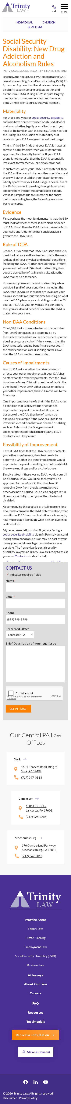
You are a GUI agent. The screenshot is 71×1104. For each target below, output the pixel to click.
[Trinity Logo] (16, 8)
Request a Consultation (32, 1035)
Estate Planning (36, 937)
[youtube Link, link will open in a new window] (45, 1082)
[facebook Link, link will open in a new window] (25, 1082)
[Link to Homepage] (35, 899)
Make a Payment (38, 1052)
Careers (35, 993)
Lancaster (26, 798)
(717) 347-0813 (31, 777)
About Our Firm (35, 984)
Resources (35, 1012)
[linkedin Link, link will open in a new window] (36, 1082)
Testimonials (35, 1021)
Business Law (35, 965)
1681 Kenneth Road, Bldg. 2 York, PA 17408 (39, 769)
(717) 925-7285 (36, 816)
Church (48, 22)
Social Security (31, 70)
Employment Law (35, 947)
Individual (24, 22)
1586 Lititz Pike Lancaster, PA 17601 (39, 808)
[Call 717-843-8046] (54, 7)
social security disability (47, 117)
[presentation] (34, 693)
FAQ (35, 1003)
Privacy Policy (28, 1098)
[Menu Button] (64, 7)
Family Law (35, 928)
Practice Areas (35, 920)
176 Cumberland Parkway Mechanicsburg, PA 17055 (39, 847)
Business (35, 26)
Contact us (22, 556)
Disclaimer (10, 1098)
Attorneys (35, 975)
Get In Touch (18, 708)
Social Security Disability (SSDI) (35, 956)
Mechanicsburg (25, 838)
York (17, 759)
